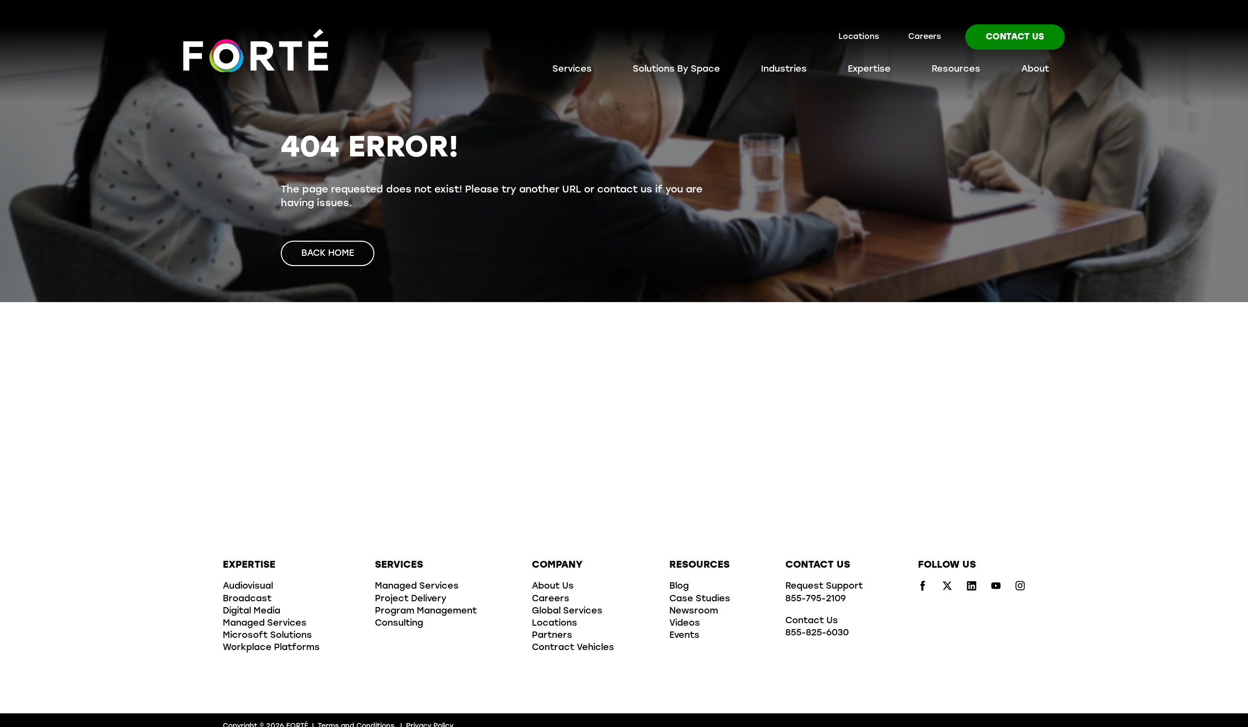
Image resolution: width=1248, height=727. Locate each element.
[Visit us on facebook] (923, 589)
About (1035, 69)
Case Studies (699, 599)
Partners (552, 635)
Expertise (869, 69)
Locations (858, 37)
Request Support (824, 586)
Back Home (327, 253)
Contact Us (1015, 37)
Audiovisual (248, 586)
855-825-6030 (817, 633)
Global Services (567, 611)
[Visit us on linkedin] (971, 589)
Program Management (426, 611)
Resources (956, 69)
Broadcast (247, 599)
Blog (679, 586)
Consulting (399, 623)
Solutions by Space (676, 69)
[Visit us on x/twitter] (947, 589)
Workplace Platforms (271, 648)
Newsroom (693, 611)
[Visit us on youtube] (996, 589)
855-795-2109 (815, 599)
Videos (684, 623)
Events (684, 635)
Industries (784, 69)
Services (572, 69)
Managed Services (265, 623)
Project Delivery (411, 599)
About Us (553, 586)
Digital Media (251, 611)
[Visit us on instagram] (1020, 589)
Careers (924, 37)
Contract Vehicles (573, 648)
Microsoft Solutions (267, 635)
